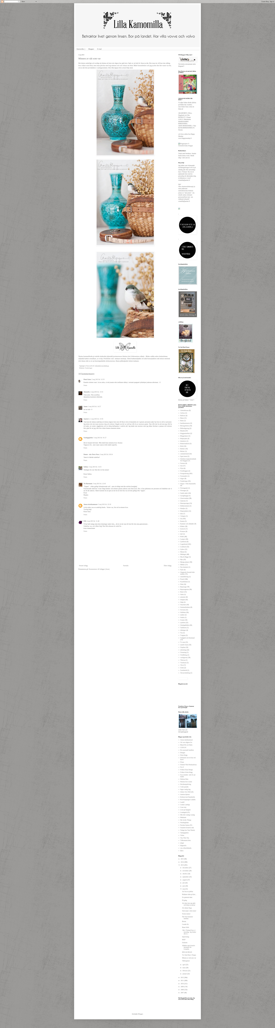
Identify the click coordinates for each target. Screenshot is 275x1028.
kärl (181, 534)
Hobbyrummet (184, 506)
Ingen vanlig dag (185, 789)
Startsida (125, 565)
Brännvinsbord (184, 443)
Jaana (85, 406)
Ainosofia (87, 392)
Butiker (182, 449)
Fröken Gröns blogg (186, 772)
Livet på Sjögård (185, 810)
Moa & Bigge (184, 557)
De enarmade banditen (187, 750)
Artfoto (182, 413)
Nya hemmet (184, 567)
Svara (85, 385)
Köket (182, 536)
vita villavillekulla (185, 848)
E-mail (99, 49)
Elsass (182, 762)
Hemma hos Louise (186, 782)
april (184, 964)
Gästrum (182, 501)
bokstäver (183, 441)
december (186, 868)
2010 (182, 983)
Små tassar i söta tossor (189, 911)
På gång (184, 900)
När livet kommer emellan (187, 917)
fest (181, 466)
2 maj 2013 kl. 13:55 (96, 392)
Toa (181, 633)
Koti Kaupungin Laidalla (187, 799)
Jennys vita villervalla (186, 792)
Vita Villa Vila (184, 838)
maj (184, 889)
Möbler (182, 564)
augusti (185, 880)
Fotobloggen (184, 471)
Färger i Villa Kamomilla (188, 484)
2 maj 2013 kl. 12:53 (98, 379)
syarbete (182, 622)
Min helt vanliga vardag (187, 815)
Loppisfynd (183, 544)
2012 (182, 977)
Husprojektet (184, 511)
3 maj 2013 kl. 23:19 (104, 504)
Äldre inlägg (167, 565)
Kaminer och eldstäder (187, 524)
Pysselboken (184, 582)
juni (184, 886)
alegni (182, 843)
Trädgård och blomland (187, 638)
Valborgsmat (186, 961)
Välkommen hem (185, 840)
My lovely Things (185, 820)
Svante (182, 620)
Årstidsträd (183, 670)
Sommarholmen (185, 607)
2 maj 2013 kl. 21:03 (96, 419)
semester (182, 597)
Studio (182, 617)
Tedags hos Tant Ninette (187, 830)
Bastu (182, 420)
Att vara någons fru (186, 742)
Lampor (182, 539)
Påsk (181, 584)
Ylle (181, 665)
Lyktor (182, 549)
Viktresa (182, 660)
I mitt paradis (184, 787)
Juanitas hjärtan (185, 794)
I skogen (182, 516)
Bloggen (91, 49)
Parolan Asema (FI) (186, 825)
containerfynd (184, 454)
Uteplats (182, 647)
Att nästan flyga (187, 908)
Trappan (182, 635)
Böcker (182, 451)
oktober (185, 874)
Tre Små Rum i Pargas (189, 955)
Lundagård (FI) (185, 812)
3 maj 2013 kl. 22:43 (99, 483)
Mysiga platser (184, 562)
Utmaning (183, 652)
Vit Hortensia (88, 483)
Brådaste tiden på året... (189, 894)
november (186, 871)
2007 (182, 992)
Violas (182, 835)
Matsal (182, 552)
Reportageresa (184, 589)
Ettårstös (184, 942)
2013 (182, 865)
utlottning (183, 650)
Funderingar (88, 368)
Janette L (87, 419)
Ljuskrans (183, 541)
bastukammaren (185, 423)
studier (182, 615)
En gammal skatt (187, 897)
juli (184, 883)
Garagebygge (184, 496)
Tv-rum (182, 642)
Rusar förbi (185, 927)
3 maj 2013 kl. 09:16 (106, 454)
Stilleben (183, 612)
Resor (182, 592)
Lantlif (182, 802)
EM (85, 521)
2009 (182, 986)
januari (185, 974)
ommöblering (184, 576)
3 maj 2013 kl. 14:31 (95, 467)
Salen (182, 594)
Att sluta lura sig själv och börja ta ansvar (188, 904)
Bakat (182, 418)
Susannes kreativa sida (187, 827)
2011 (182, 980)
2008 (182, 989)
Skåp (181, 602)
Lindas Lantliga (185, 804)
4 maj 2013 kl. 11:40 (93, 521)
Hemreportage (184, 503)
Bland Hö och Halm (186, 745)
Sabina (86, 467)
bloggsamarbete (185, 433)
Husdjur (182, 508)
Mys (181, 559)
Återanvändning (185, 673)
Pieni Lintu (87, 379)
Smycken (183, 604)
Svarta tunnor (186, 914)
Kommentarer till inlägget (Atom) (99, 569)
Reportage (183, 587)
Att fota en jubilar (187, 891)
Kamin (182, 521)
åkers (181, 850)
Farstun (182, 463)
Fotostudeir (183, 476)
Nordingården (184, 822)
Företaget (183, 490)
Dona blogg (183, 755)
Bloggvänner (184, 436)
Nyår (181, 570)
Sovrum (182, 610)
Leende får (185, 924)
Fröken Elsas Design (186, 770)
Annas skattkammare (91, 504)
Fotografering (184, 473)
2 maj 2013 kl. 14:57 (94, 406)
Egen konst (183, 456)
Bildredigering (184, 428)
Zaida (182, 668)
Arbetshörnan (184, 410)
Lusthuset (183, 547)
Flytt (181, 468)
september (186, 877)
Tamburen (183, 627)
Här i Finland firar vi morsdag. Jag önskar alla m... (189, 932)
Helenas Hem (184, 779)
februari (185, 970)
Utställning (183, 655)
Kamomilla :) (81, 49)
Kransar (182, 531)
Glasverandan (184, 498)
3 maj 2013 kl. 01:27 (100, 438)
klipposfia (183, 845)
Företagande (184, 488)
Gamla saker (184, 493)
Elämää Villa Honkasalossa (188, 764)
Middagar (183, 554)
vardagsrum (183, 657)
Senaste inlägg (83, 565)
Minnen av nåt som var (189, 958)
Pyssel (182, 579)
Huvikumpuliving (185, 784)
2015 (182, 859)
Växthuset (183, 662)
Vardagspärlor (88, 438)
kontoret (182, 529)
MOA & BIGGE (187, 952)
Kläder (182, 526)
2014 (182, 862)
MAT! (184, 939)
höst (181, 513)
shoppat (182, 599)
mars (184, 967)
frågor (182, 478)
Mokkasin (183, 817)
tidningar (183, 630)
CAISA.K (183, 747)
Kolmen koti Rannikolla (187, 797)
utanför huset (184, 645)
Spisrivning (185, 937)
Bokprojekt (183, 438)
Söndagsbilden (184, 625)
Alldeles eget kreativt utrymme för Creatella (188, 947)
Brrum (184, 921)
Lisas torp (183, 807)
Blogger (140, 1014)
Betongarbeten (184, 426)
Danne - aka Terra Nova (91, 454)
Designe (182, 752)
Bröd (181, 446)
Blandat (182, 431)
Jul (181, 518)
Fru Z (182, 767)
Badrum (182, 415)
